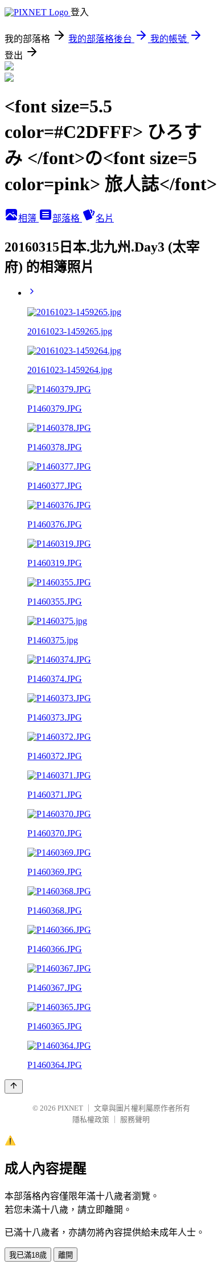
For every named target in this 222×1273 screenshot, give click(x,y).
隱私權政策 (90, 1119)
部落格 (67, 218)
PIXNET (70, 1108)
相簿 (28, 218)
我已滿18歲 (28, 1255)
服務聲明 (135, 1119)
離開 (65, 1255)
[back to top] (14, 1086)
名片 (105, 218)
